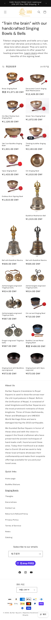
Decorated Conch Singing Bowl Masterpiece (36, 90)
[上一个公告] (5, 3)
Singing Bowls (12, 490)
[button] (5, 12)
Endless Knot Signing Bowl (12, 196)
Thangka (9, 496)
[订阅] (40, 554)
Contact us (10, 508)
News (7, 531)
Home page (10, 478)
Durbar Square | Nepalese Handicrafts (25, 613)
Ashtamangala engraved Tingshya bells (12, 287)
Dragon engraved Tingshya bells (13, 342)
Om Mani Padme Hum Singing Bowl (10, 117)
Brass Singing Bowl (9, 89)
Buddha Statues (12, 484)
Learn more (30, 53)
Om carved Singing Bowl (35, 313)
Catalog (8, 537)
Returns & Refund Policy (16, 514)
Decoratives (11, 502)
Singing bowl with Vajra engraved (35, 369)
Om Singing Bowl (32, 171)
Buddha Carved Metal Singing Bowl (34, 342)
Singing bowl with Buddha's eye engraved (13, 369)
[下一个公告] (46, 3)
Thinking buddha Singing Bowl (36, 145)
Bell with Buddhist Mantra (12, 260)
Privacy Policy (11, 520)
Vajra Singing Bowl (9, 171)
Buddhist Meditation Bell (36, 216)
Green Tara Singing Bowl (35, 116)
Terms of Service (13, 526)
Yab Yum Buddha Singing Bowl (12, 145)
